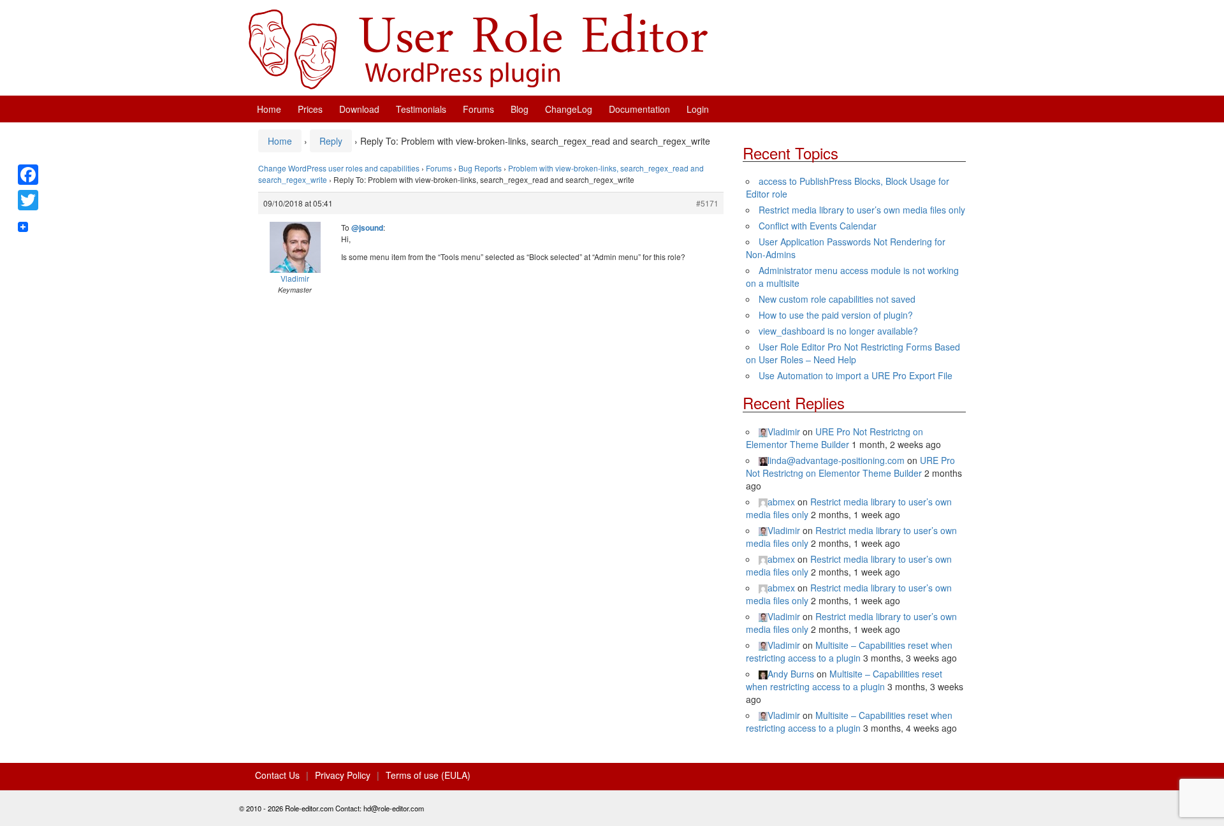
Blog (519, 109)
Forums (478, 109)
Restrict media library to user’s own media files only (862, 209)
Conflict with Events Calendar (818, 225)
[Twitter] (28, 200)
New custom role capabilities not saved (837, 299)
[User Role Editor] (478, 47)
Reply (330, 140)
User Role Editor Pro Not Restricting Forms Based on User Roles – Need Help (853, 353)
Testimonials (421, 109)
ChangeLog (568, 109)
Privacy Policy (342, 775)
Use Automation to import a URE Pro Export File (855, 375)
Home (269, 109)
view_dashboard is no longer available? (838, 330)
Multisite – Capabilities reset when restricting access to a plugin (849, 651)
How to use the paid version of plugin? (836, 314)
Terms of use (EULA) (428, 775)
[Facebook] (28, 174)
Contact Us (277, 775)
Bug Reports (480, 168)
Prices (310, 109)
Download (359, 109)
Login (698, 109)
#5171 (707, 203)
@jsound (367, 227)
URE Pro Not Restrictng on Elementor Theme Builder (834, 438)
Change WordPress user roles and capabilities (338, 168)
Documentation (639, 109)
